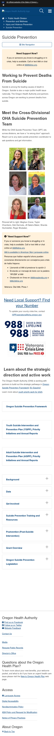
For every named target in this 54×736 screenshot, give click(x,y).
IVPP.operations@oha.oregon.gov (27, 314)
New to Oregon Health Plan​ (33, 676)
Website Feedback (13, 628)
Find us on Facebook (13, 622)
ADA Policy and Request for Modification (19, 712)
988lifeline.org (31, 64)
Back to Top (9, 731)
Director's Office (9, 653)
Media (4, 642)
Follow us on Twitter (13, 625)
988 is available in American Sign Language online (26, 252)
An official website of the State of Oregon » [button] (22, 2)
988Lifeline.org (16, 280)
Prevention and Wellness (17, 21)
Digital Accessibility (10, 701)
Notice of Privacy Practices (13, 717)
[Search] (41, 11)
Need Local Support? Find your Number (27, 302)
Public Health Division (17, 18)
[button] (3, 4)
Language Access (12, 695)
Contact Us (7, 633)
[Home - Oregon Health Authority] (3, 18)
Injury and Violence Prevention (19, 24)
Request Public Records (12, 647)
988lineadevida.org (38, 277)
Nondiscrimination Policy (12, 706)
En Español (35, 387)
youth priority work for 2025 (30, 391)
